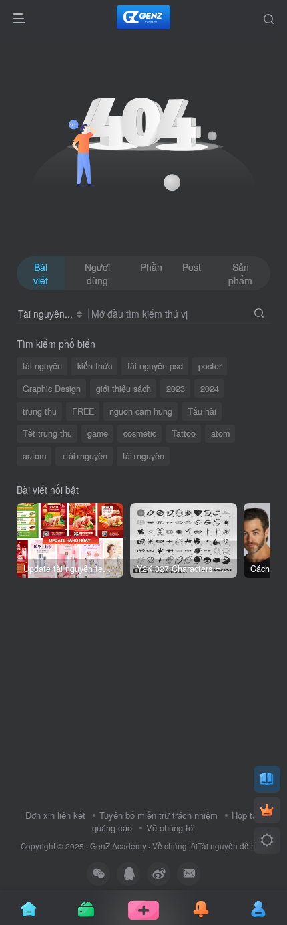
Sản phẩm (240, 273)
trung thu (40, 411)
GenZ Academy (118, 846)
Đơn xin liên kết (55, 815)
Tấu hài (202, 411)
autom (34, 456)
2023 (175, 389)
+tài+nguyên (84, 456)
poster (210, 366)
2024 (209, 389)
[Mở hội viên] (267, 810)
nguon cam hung (140, 411)
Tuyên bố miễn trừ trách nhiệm (158, 815)
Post (191, 267)
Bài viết (40, 273)
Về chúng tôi (170, 827)
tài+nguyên (143, 456)
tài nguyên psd (155, 366)
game (97, 433)
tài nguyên (42, 366)
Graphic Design (52, 389)
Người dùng (97, 273)
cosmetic (139, 433)
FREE (83, 411)
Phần (151, 267)
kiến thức (94, 366)
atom (220, 433)
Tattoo (184, 433)
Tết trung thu (47, 433)
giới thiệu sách (123, 389)
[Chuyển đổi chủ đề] (267, 840)
